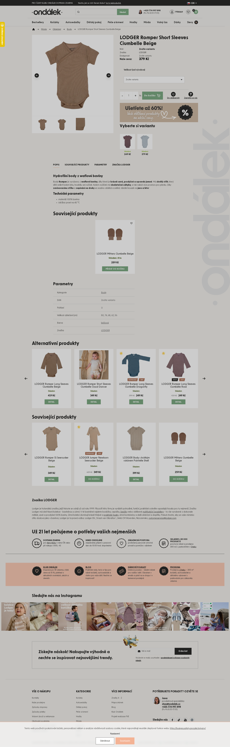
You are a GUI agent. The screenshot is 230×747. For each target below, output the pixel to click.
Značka (121, 165)
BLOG (88, 567)
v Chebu (181, 570)
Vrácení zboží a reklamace (43, 717)
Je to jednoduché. (113, 3)
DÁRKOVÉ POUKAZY (137, 567)
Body (103, 293)
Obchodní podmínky (41, 721)
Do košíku (149, 95)
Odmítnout (105, 741)
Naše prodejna (38, 703)
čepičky (123, 512)
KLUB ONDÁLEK (50, 567)
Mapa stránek (117, 703)
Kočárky (79, 698)
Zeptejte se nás (190, 98)
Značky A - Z (117, 698)
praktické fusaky (111, 515)
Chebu (193, 547)
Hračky (79, 717)
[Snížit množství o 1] (122, 96)
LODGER (105, 330)
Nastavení (115, 734)
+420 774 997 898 (171, 707)
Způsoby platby (38, 712)
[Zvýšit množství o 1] (135, 96)
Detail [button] (51, 402)
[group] (51, 378)
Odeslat (183, 651)
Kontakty (35, 698)
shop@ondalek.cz (171, 704)
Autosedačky (81, 703)
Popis (56, 165)
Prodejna (175, 567)
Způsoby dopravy (39, 707)
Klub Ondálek (117, 712)
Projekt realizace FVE (120, 717)
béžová (105, 323)
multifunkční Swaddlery (153, 512)
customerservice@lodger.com (162, 518)
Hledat (123, 12)
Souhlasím (125, 741)
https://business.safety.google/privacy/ (188, 728)
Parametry (101, 165)
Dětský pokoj (81, 707)
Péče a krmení (82, 712)
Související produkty (77, 165)
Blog (114, 707)
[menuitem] (39, 22)
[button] (51, 399)
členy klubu (51, 543)
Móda (78, 721)
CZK (193, 3)
